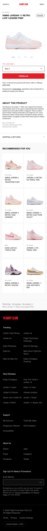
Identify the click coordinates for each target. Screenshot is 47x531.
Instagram (28, 453)
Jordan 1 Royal (30, 397)
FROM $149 (23, 76)
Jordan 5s (7, 338)
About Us (7, 443)
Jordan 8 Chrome (10, 392)
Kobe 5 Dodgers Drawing (30, 360)
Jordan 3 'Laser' (10, 387)
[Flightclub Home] (10, 318)
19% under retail (7, 64)
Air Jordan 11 (28, 304)
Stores (6, 448)
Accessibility (8, 430)
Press (5, 453)
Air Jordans (16, 304)
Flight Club (6, 304)
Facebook (7, 459)
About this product (14, 103)
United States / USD (14, 524)
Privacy (14, 517)
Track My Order (30, 420)
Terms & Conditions (22, 492)
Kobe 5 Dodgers (10, 379)
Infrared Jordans (30, 392)
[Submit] (40, 482)
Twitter (26, 459)
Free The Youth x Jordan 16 (31, 381)
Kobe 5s (6, 351)
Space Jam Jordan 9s (12, 397)
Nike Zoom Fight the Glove (32, 352)
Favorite (40, 15)
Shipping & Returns (11, 425)
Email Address (8, 477)
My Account (8, 420)
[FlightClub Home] (23, 4)
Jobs (26, 448)
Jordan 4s (28, 333)
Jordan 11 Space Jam (33, 402)
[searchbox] (8, 4)
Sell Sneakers (30, 425)
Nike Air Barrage (31, 346)
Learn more (6, 85)
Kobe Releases (9, 346)
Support (6, 414)
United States (16, 89)
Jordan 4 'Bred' (9, 402)
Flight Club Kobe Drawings (31, 339)
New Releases (9, 373)
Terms (5, 517)
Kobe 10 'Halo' (30, 387)
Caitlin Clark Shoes (11, 333)
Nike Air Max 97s (10, 358)
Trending (7, 327)
